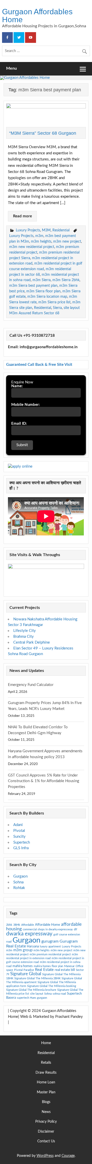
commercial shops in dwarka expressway (48, 929)
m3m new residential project (31, 247)
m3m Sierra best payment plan (33, 285)
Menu (11, 68)
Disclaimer (46, 1131)
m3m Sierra (41, 280)
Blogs (46, 1102)
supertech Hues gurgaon (32, 997)
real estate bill (65, 969)
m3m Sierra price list (54, 302)
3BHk (16, 924)
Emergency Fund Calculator (30, 685)
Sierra (57, 308)
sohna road (59, 993)
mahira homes (23, 966)
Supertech (21, 842)
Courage (68, 1156)
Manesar (69, 966)
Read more (22, 216)
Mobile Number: (25, 405)
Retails (46, 1063)
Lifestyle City (24, 631)
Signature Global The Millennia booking (51, 986)
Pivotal (19, 831)
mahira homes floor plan (48, 966)
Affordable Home (47, 924)
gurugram (50, 941)
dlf (75, 929)
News (46, 1112)
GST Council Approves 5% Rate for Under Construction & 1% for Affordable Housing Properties (43, 781)
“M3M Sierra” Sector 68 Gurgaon (42, 133)
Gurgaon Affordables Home (37, 15)
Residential (61, 230)
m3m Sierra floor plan (43, 291)
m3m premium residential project (50, 954)
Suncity (19, 836)
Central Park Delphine (31, 642)
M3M (46, 230)
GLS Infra (21, 848)
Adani (18, 825)
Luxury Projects (28, 230)
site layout (36, 993)
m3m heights (41, 241)
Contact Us (46, 1141)
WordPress (45, 1156)
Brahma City (23, 637)
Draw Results (46, 1072)
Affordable (27, 924)
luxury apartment (50, 946)
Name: (17, 386)
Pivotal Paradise (24, 970)
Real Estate (44, 970)
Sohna (18, 882)
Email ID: (19, 423)
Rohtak (19, 888)
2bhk (9, 924)
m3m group (22, 950)
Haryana (33, 946)
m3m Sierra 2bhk (65, 280)
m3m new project (67, 241)
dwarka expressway (29, 933)
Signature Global (25, 974)
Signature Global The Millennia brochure (31, 989)
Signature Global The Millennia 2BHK (37, 978)
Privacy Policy (46, 1121)
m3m (39, 236)
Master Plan (46, 1092)
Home (46, 1043)
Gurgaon (20, 876)
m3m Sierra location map (47, 296)
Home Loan (46, 1082)
